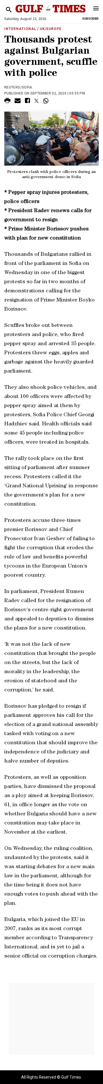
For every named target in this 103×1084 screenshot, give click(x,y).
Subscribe (90, 18)
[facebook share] (27, 101)
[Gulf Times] (50, 14)
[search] (8, 10)
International (20, 29)
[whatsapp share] (46, 101)
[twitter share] (36, 100)
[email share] (18, 101)
